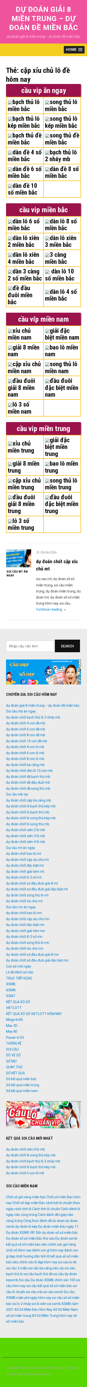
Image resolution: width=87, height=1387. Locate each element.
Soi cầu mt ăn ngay (17, 573)
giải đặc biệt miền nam (62, 334)
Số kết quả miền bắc (21, 1079)
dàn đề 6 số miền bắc (25, 172)
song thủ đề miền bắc (62, 139)
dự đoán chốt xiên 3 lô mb (25, 836)
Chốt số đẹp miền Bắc (28, 1203)
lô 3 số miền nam (19, 408)
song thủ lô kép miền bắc (61, 122)
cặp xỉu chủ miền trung (24, 484)
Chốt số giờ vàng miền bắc (26, 1197)
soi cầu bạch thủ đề (37, 1274)
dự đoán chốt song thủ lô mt (27, 895)
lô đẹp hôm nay (45, 1262)
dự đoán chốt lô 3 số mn (24, 937)
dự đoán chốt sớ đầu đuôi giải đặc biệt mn (37, 960)
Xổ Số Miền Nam (65, 1309)
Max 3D (11, 1026)
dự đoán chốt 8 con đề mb (25, 735)
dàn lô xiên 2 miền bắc (23, 241)
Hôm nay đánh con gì (34, 1250)
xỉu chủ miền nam (19, 334)
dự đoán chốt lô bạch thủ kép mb (31, 806)
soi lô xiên (39, 1304)
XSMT (10, 996)
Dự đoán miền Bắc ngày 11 (58, 1226)
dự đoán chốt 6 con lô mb (25, 753)
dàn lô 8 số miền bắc (61, 225)
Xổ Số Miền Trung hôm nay (52, 1316)
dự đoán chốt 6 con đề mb (25, 729)
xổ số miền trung (18, 1316)
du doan (58, 1221)
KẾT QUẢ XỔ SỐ (18, 1002)
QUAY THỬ (14, 1067)
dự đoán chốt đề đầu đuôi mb (28, 782)
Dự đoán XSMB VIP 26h (23, 1233)
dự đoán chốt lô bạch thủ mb (27, 812)
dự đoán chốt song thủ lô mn (27, 943)
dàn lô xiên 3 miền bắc (60, 241)
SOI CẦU (12, 1049)
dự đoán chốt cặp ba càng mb (28, 800)
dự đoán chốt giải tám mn (25, 931)
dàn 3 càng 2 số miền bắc (25, 275)
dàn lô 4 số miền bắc (61, 295)
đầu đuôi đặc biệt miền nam (61, 387)
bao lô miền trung (61, 467)
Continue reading (51, 609)
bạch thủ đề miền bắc (25, 139)
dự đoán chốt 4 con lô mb (25, 747)
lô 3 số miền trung (21, 524)
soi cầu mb (34, 1292)
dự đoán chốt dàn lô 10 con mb (29, 771)
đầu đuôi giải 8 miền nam (21, 387)
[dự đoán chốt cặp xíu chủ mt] (18, 558)
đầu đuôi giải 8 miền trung (21, 504)
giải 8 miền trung (23, 467)
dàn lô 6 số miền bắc (24, 225)
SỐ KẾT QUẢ (15, 1073)
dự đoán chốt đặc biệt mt (25, 865)
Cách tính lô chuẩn (46, 1209)
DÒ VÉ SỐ (13, 1055)
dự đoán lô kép (26, 1226)
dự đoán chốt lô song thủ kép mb (31, 818)
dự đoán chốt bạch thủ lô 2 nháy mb (33, 717)
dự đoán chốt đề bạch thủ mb (28, 777)
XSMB (10, 984)
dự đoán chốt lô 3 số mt (24, 877)
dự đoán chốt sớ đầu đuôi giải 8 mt (32, 883)
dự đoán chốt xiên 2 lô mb (25, 830)
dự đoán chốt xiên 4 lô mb (25, 842)
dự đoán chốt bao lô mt (23, 854)
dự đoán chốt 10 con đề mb (26, 741)
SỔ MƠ (11, 1061)
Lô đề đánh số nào (19, 972)
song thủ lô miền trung (61, 484)
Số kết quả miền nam (22, 1091)
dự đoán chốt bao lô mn (24, 913)
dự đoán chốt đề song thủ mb (28, 788)
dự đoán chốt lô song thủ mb (27, 824)
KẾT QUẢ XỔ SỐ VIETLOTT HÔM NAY (34, 1014)
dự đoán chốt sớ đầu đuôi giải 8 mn (32, 954)
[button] (74, 49)
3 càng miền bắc (56, 258)
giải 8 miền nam (23, 351)
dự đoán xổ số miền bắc (60, 1233)
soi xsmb (54, 1304)
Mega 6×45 (14, 1020)
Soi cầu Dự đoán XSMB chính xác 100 (47, 1280)
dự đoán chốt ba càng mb (25, 765)
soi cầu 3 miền (17, 1268)
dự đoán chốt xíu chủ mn (24, 948)
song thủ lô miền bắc (61, 105)
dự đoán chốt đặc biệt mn (25, 925)
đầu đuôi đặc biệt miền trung (61, 504)
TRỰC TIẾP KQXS (19, 978)
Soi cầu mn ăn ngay (21, 907)
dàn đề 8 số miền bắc (62, 172)
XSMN (10, 990)
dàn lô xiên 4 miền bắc (23, 258)
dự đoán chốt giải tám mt (25, 871)
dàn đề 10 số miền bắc (22, 189)
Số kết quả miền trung (22, 1085)
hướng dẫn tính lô (36, 1256)
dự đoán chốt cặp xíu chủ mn (28, 919)
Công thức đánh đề (37, 1221)
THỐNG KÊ (14, 1043)
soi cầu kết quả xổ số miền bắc (49, 1286)
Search (67, 646)
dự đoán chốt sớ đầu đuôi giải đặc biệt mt (37, 889)
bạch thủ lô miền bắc (24, 105)
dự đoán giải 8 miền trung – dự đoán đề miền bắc (43, 18)
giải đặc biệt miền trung (57, 446)
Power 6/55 (15, 1037)
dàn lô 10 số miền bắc (59, 275)
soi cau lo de (67, 1262)
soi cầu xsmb (53, 1292)
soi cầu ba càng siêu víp (46, 1268)
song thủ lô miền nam (61, 367)
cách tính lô (22, 1209)
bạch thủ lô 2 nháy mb (61, 156)
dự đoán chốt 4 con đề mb (25, 723)
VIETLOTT (14, 1008)
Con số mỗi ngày (18, 966)
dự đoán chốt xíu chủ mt (24, 901)
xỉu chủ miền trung (21, 447)
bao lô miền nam (61, 351)
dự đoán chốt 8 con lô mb (25, 759)
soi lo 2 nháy (21, 1304)
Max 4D (11, 1031)
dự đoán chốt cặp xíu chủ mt (27, 860)
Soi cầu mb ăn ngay (21, 711)
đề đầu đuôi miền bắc (20, 294)
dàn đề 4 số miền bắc (25, 156)
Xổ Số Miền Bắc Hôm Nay (33, 1309)
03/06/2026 (49, 552)
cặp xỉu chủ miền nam (24, 367)
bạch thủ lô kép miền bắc (24, 122)
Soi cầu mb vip (17, 794)
